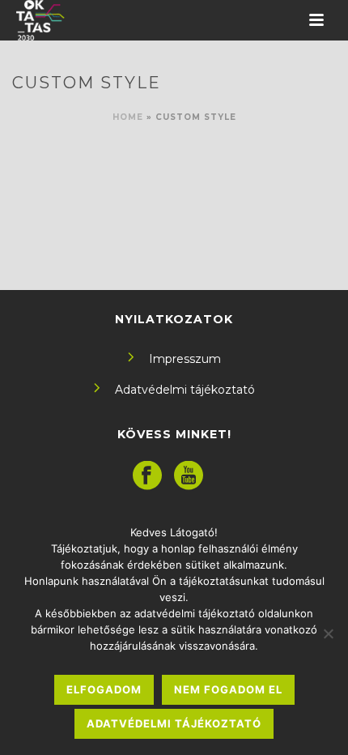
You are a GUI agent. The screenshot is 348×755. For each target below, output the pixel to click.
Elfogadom (104, 689)
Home (127, 117)
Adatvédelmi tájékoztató (185, 389)
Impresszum (185, 359)
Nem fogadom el (228, 689)
